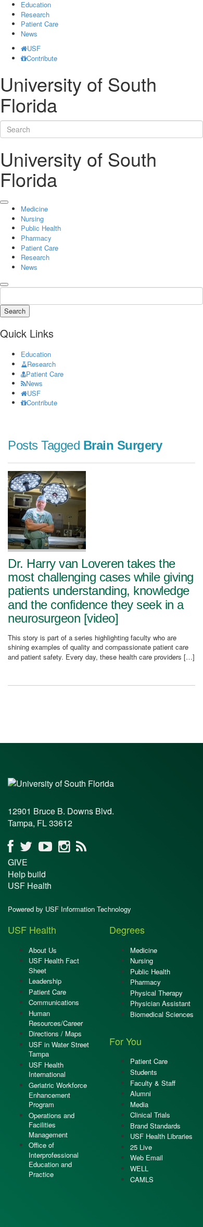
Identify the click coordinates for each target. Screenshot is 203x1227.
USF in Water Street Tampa (59, 1049)
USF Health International (47, 1070)
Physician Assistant (160, 1003)
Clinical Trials (150, 1115)
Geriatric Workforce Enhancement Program (58, 1094)
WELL (139, 1168)
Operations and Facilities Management (51, 1124)
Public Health (41, 228)
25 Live (141, 1147)
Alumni (140, 1093)
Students (143, 1072)
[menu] (4, 202)
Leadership (45, 981)
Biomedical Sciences (162, 1014)
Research (35, 14)
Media (139, 1104)
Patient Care (39, 24)
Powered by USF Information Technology (69, 909)
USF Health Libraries (161, 1136)
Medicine (34, 209)
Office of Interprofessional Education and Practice (54, 1159)
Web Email (146, 1157)
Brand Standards (155, 1126)
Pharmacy (36, 238)
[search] (4, 284)
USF (34, 48)
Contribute (42, 58)
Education (36, 354)
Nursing (32, 219)
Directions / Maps (55, 1033)
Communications (54, 1002)
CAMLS (142, 1179)
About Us (43, 950)
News (29, 34)
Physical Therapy (156, 993)
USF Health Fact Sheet (54, 965)
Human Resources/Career (56, 1018)
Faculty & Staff (152, 1083)
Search (15, 311)
